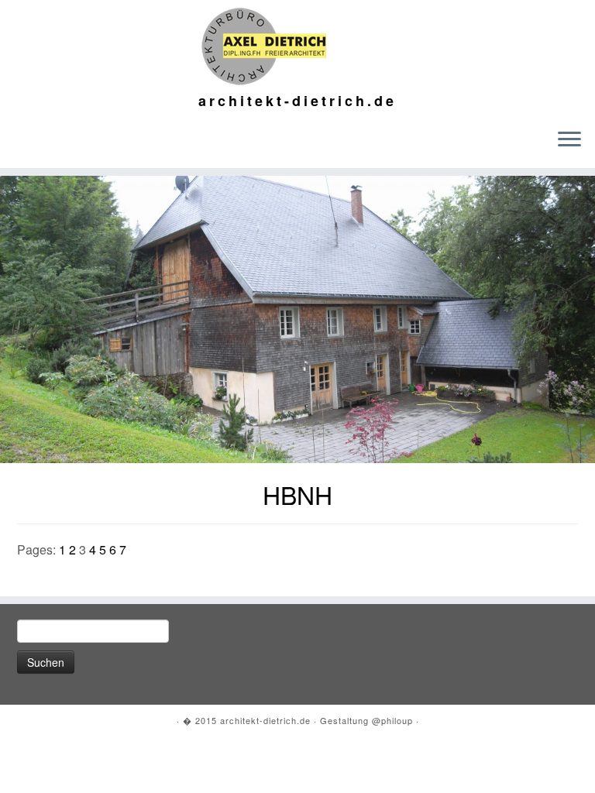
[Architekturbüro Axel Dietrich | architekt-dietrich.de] (297, 46)
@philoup (392, 720)
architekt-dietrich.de (265, 720)
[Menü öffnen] (569, 140)
